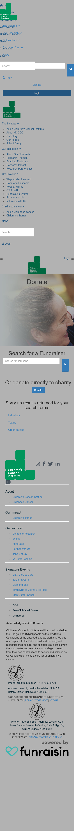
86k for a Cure (21, 579)
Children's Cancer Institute (28, 497)
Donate (37, 84)
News (6, 54)
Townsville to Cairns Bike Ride (30, 589)
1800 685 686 (25, 683)
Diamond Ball (20, 584)
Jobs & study (20, 554)
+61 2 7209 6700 (46, 683)
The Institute (10, 25)
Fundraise (18, 543)
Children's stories (22, 517)
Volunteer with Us (22, 559)
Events (16, 538)
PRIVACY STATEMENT (36, 700)
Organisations (16, 429)
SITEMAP (54, 700)
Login (8, 77)
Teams (12, 422)
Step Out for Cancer (24, 595)
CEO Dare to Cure (23, 574)
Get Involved (10, 40)
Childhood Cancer (13, 47)
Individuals (14, 415)
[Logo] (37, 11)
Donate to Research (24, 533)
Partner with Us (21, 549)
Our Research (11, 33)
